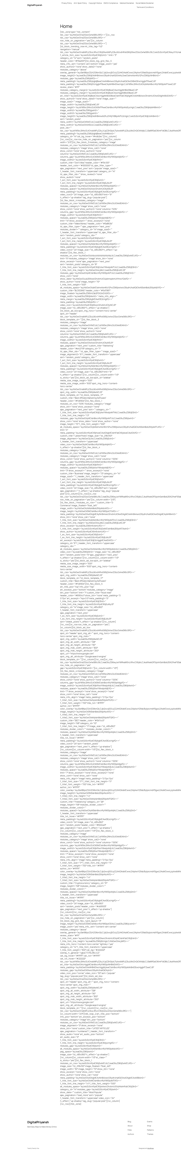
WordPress (150, 1148)
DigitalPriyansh (34, 5)
